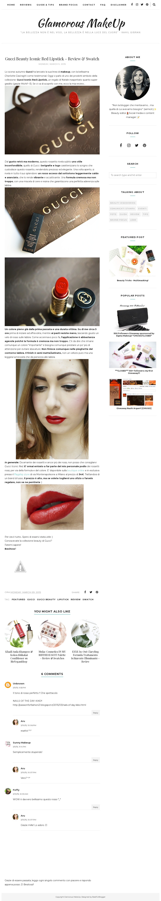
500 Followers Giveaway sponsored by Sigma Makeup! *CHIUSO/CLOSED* (134, 334)
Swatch (88, 599)
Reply (95, 713)
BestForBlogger (98, 897)
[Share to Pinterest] (97, 592)
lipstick (63, 599)
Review (76, 599)
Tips (145, 214)
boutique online (75, 470)
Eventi (142, 209)
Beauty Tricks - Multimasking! (132, 280)
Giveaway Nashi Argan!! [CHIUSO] (134, 408)
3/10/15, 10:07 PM (28, 772)
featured (18, 599)
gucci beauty (46, 599)
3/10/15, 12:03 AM (20, 794)
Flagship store (22, 474)
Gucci (31, 599)
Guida (123, 214)
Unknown (18, 683)
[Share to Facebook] (85, 592)
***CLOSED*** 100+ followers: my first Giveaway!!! (134, 372)
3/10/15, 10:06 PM (28, 725)
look (133, 220)
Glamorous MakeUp (80, 23)
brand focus (118, 220)
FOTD (113, 214)
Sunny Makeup (22, 742)
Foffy (16, 790)
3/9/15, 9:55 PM (19, 687)
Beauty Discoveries (122, 203)
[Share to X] (91, 592)
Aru (23, 721)
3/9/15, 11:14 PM (19, 746)
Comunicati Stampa (122, 209)
